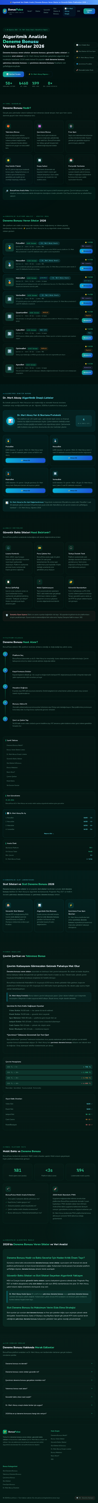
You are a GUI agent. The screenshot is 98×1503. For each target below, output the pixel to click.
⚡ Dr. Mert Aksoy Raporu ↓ (38, 74)
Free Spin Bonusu (9, 1484)
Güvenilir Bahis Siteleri (14, 759)
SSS (78, 11)
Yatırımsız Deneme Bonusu (12, 1474)
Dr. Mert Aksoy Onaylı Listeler (17, 754)
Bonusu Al (87, 320)
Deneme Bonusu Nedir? (15, 745)
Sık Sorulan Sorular (13, 785)
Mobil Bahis (11, 781)
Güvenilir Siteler (47, 11)
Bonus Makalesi (12, 767)
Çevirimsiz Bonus (9, 1478)
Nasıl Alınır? (11, 772)
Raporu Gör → (49, 833)
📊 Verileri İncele (13, 74)
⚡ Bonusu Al (86, 251)
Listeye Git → (89, 11)
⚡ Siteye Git (25, 460)
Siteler (37, 11)
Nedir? (29, 11)
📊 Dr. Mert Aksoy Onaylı (69, 11)
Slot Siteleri (7, 1481)
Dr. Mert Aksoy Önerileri (11, 1488)
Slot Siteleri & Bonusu (56, 11)
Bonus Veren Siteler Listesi (16, 750)
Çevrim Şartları (12, 776)
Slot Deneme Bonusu (10, 1471)
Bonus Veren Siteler (57, 1439)
